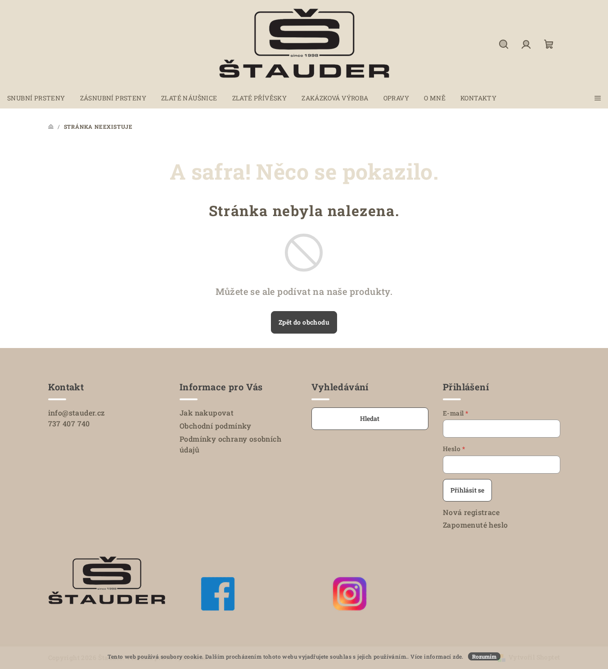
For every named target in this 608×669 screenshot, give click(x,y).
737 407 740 (69, 423)
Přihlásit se (467, 490)
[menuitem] (36, 98)
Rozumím (484, 656)
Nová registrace (471, 512)
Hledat (369, 418)
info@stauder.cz (76, 412)
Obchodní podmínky (216, 425)
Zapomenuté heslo (475, 524)
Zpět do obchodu (304, 322)
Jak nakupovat (207, 412)
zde (457, 656)
